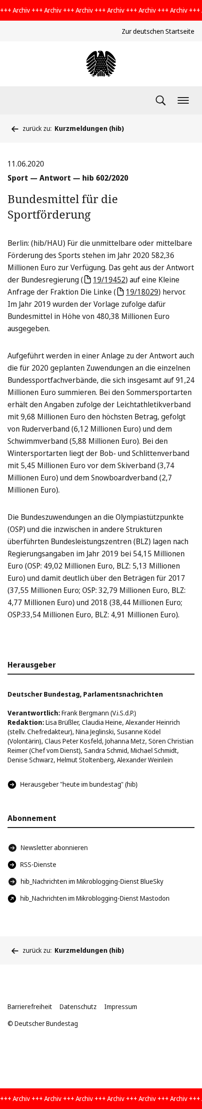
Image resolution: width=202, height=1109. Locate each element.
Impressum (120, 1006)
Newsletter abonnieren (54, 847)
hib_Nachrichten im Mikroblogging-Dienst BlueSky (92, 881)
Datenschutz (78, 1006)
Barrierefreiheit (30, 1006)
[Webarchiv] (101, 64)
